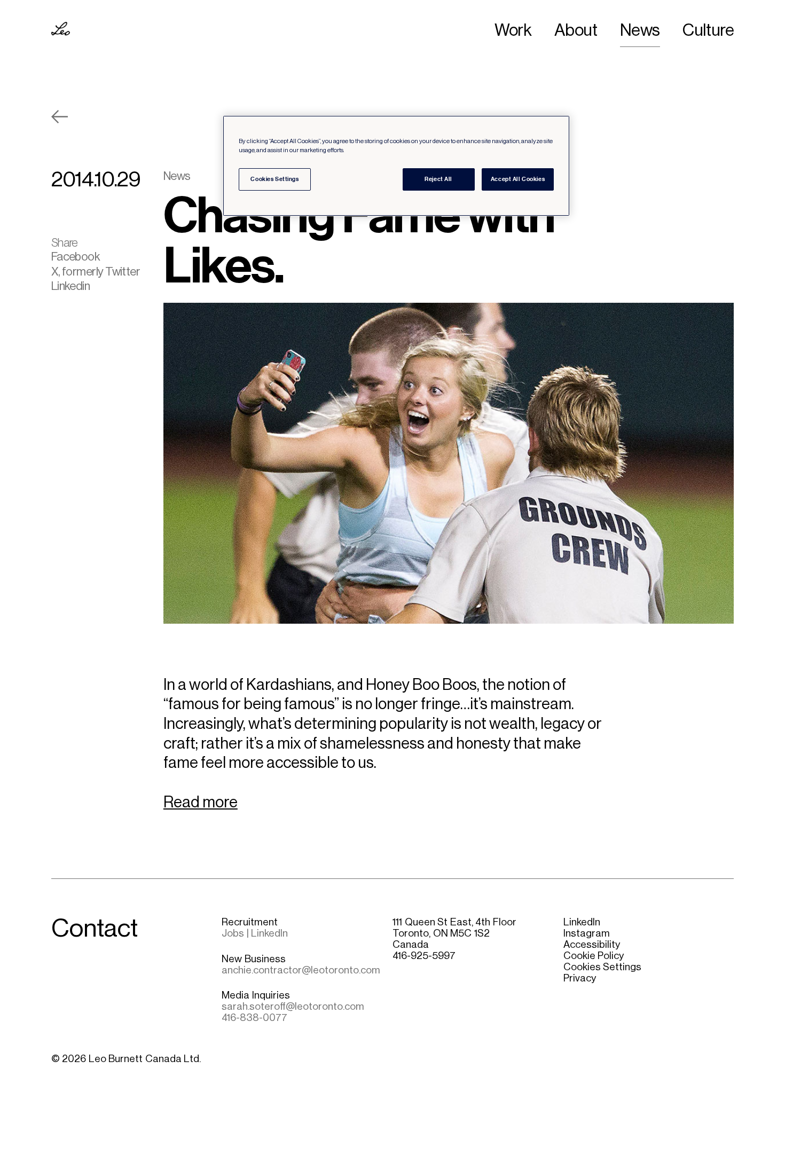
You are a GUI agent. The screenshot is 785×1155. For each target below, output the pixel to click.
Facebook (75, 256)
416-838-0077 (254, 1017)
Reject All (438, 179)
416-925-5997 (424, 955)
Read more (200, 802)
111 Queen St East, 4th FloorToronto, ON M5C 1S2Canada (454, 933)
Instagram (586, 933)
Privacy (579, 978)
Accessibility (591, 944)
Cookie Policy (593, 955)
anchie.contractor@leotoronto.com (301, 970)
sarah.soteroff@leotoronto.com (293, 1006)
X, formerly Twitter (95, 271)
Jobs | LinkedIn (255, 933)
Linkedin (70, 286)
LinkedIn (581, 922)
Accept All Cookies (518, 179)
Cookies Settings (602, 966)
